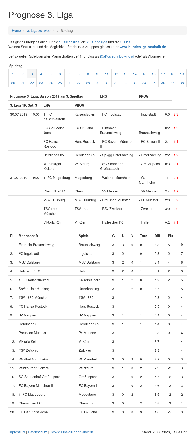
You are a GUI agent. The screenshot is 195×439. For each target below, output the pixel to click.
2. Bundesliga (97, 41)
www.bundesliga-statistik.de (143, 46)
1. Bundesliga (69, 41)
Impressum (16, 431)
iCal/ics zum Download (117, 56)
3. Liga (125, 41)
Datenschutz (37, 431)
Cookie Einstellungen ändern (71, 431)
